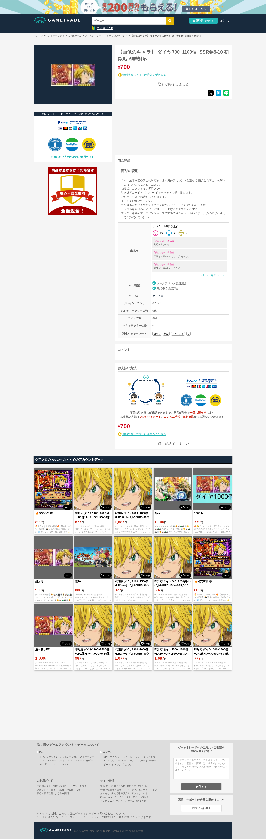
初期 (166, 333)
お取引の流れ (59, 786)
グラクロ (157, 295)
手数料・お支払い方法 (68, 789)
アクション (52, 756)
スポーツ (79, 760)
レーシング (54, 764)
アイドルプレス (141, 797)
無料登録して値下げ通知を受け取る (144, 74)
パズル (69, 760)
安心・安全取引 (45, 793)
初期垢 (156, 333)
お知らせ (105, 793)
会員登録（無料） (203, 20)
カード (61, 760)
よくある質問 (62, 793)
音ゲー (89, 760)
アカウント (178, 333)
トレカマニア (107, 800)
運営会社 (105, 786)
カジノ (65, 764)
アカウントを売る (77, 786)
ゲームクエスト (123, 797)
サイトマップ (150, 789)
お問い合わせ (118, 786)
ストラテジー (87, 756)
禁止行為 (142, 786)
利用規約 (131, 786)
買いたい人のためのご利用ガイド (73, 156)
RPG (42, 756)
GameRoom (106, 797)
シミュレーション (69, 756)
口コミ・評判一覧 (132, 789)
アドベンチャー (48, 760)
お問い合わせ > (201, 808)
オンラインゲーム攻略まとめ (131, 800)
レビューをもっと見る (213, 275)
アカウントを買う (46, 789)
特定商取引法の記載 (110, 789)
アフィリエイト (139, 793)
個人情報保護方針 (120, 793)
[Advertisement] (144, 126)
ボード (43, 764)
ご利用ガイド (105, 28)
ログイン (224, 20)
